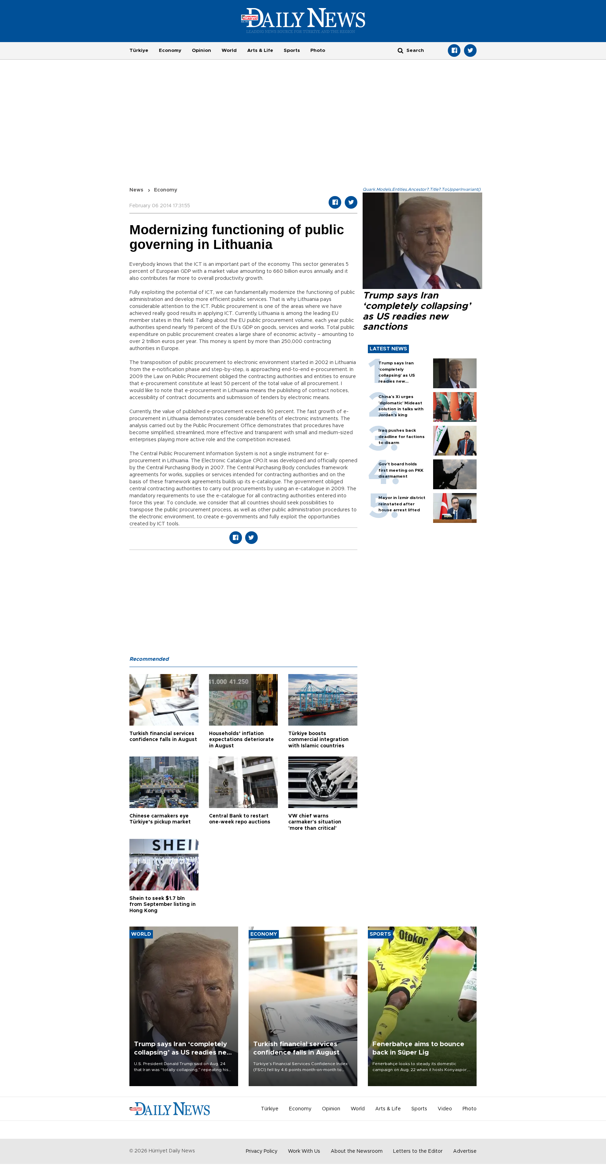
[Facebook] (454, 50)
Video (445, 1108)
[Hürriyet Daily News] (303, 20)
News (136, 190)
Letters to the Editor (418, 1151)
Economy (170, 50)
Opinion (201, 50)
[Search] (400, 50)
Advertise (465, 1151)
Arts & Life (260, 50)
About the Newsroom (357, 1151)
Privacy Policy (261, 1151)
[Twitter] (470, 50)
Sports (292, 50)
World (229, 50)
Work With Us (304, 1151)
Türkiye (138, 50)
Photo (317, 50)
